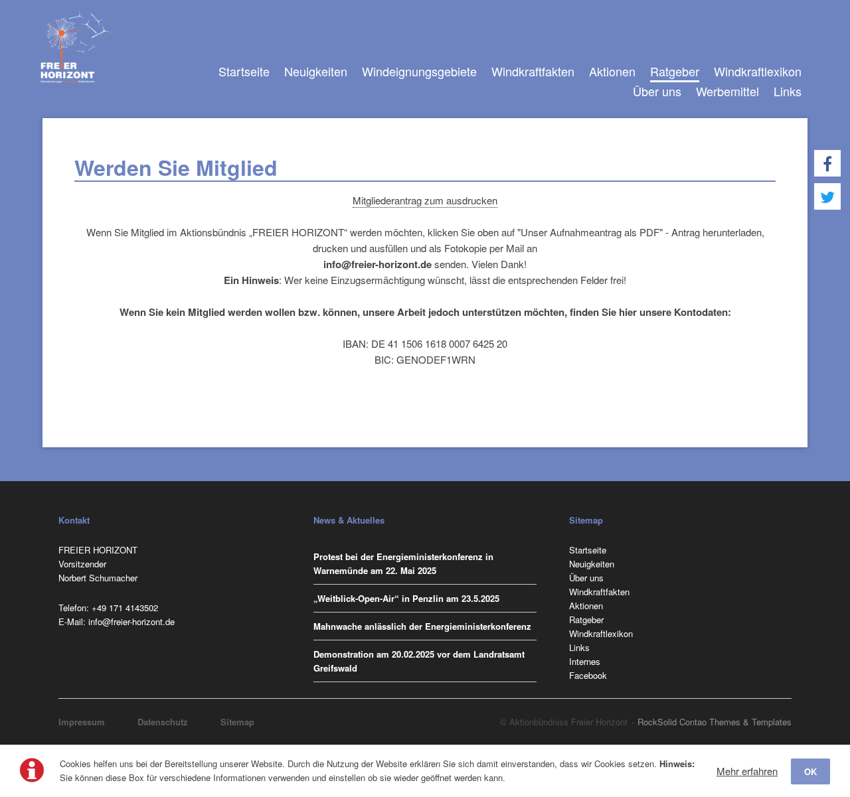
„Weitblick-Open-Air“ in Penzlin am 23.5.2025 (406, 598)
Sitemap (237, 721)
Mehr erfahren (747, 771)
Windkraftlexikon (758, 71)
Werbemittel (727, 91)
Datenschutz (162, 721)
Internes (584, 661)
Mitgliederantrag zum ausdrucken (425, 200)
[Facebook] (827, 163)
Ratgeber (674, 71)
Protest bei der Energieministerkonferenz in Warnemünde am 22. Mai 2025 (403, 563)
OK (810, 771)
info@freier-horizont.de (131, 621)
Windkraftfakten (532, 71)
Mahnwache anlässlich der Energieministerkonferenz (422, 626)
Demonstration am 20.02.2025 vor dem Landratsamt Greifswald (419, 661)
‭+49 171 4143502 (125, 607)
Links (788, 91)
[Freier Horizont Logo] (76, 46)
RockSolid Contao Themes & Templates (715, 721)
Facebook (588, 675)
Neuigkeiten (315, 71)
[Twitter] (827, 196)
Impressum (81, 721)
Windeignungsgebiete (419, 71)
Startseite (244, 71)
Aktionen (612, 71)
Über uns (657, 91)
